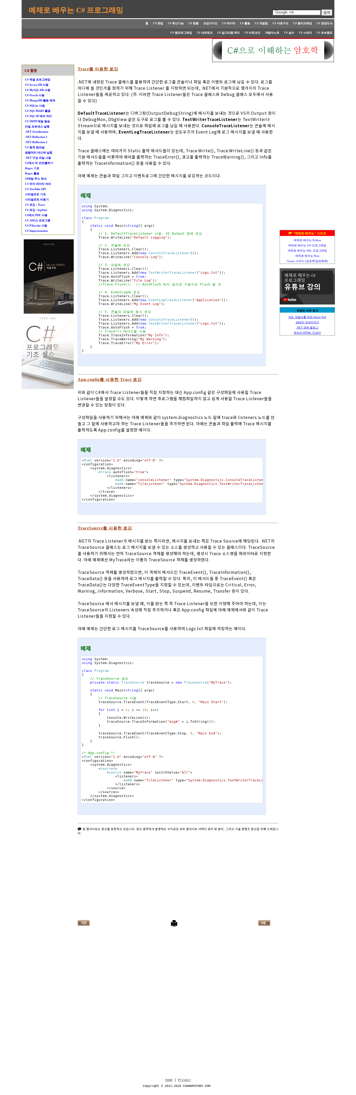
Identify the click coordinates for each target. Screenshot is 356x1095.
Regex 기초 (32, 168)
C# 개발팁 (261, 23)
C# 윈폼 (193, 23)
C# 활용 (245, 23)
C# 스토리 (305, 32)
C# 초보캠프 (325, 32)
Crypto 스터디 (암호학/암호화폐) (307, 261)
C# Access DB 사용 (36, 84)
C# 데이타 (228, 23)
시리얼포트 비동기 (37, 199)
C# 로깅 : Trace (35, 204)
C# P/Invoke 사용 (36, 225)
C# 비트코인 (252, 32)
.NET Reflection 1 (36, 136)
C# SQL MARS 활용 (38, 110)
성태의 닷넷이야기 (307, 322)
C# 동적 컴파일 (35, 147)
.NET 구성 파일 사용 (38, 157)
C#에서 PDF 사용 (36, 215)
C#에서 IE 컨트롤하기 (39, 163)
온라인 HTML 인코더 (307, 332)
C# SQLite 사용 (35, 105)
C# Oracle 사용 (35, 95)
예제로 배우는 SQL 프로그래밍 (307, 250)
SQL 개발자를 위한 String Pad (307, 317)
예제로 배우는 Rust (307, 255)
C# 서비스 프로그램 (37, 220)
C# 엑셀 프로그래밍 (37, 79)
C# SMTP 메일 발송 (37, 121)
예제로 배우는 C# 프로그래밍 (76, 10)
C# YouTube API (35, 189)
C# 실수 (289, 32)
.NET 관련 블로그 (307, 327)
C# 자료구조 (281, 23)
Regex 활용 (32, 173)
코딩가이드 (210, 23)
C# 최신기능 (176, 23)
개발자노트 (272, 32)
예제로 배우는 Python (307, 240)
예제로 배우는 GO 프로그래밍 (307, 245)
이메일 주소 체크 (36, 178)
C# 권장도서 (325, 23)
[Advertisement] (117, 50)
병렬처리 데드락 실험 (38, 152)
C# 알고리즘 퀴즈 (228, 32)
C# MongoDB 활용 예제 (40, 100)
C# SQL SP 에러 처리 (38, 116)
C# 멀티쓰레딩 (302, 23)
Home (169, 1080)
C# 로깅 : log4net (36, 209)
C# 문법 (158, 23)
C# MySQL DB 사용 (37, 90)
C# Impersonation (36, 230)
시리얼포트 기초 (35, 194)
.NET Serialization (36, 131)
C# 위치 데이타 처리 (38, 183)
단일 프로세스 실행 (37, 126)
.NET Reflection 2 (36, 142)
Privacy (184, 1080)
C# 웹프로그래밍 (181, 32)
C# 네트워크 (205, 32)
